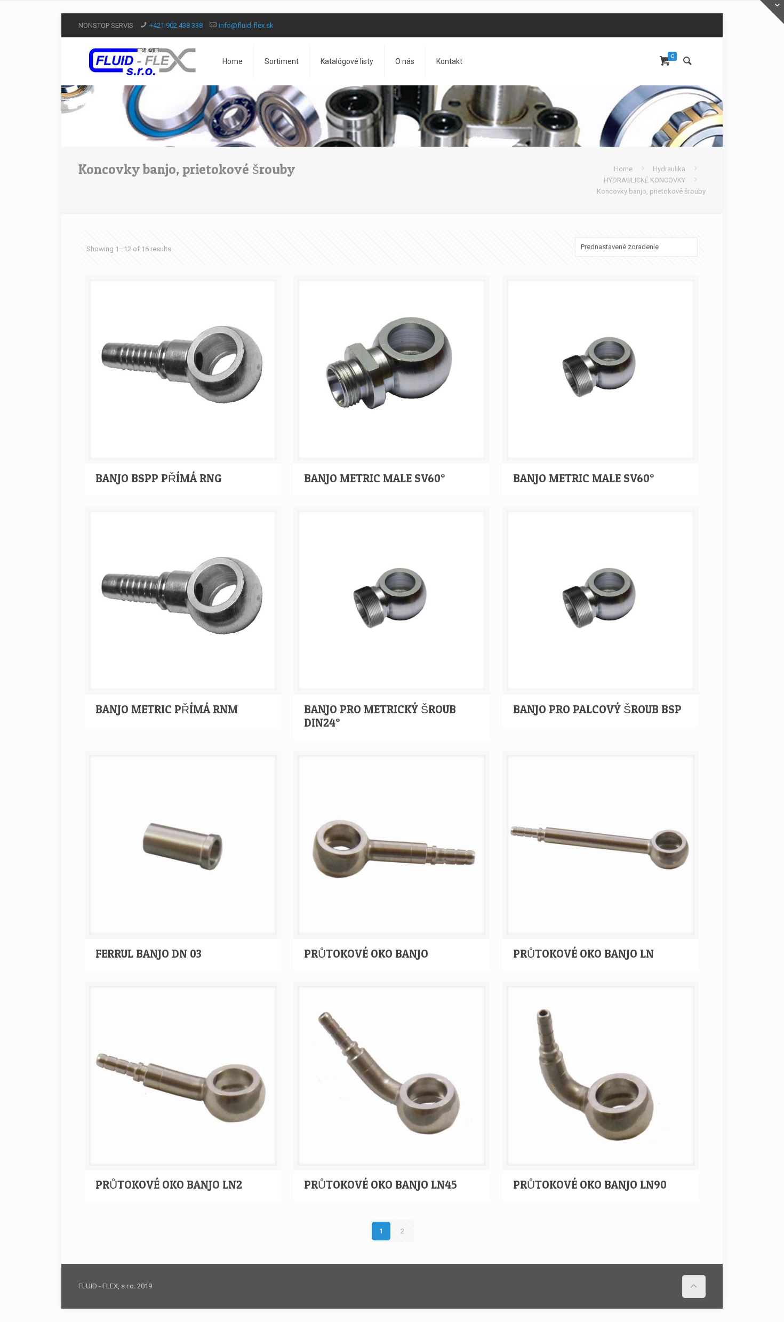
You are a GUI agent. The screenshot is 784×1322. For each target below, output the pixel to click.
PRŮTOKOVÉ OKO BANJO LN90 (590, 1184)
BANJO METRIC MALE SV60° (374, 478)
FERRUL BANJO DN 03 (148, 953)
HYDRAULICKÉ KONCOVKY (644, 180)
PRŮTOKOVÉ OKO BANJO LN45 (380, 1184)
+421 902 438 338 (176, 25)
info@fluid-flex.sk (246, 25)
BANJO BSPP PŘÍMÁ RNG (158, 478)
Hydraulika (669, 169)
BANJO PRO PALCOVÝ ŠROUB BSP (597, 709)
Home (623, 169)
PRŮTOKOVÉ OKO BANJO (366, 953)
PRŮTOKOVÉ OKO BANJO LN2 (168, 1184)
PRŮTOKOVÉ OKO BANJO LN (583, 953)
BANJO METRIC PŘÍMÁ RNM (166, 709)
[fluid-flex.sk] (142, 61)
